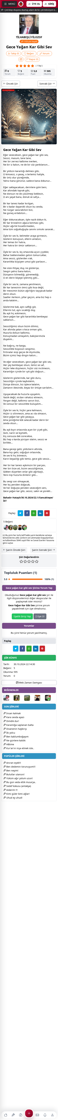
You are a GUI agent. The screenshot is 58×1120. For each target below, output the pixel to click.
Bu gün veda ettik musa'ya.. (21, 782)
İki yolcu (10, 732)
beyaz (44, 316)
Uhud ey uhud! (14, 797)
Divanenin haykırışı (16, 728)
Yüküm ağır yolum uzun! (19, 778)
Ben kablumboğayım (17, 736)
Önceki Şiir (12, 83)
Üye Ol (40, 616)
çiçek (43, 251)
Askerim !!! (12, 789)
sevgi (28, 348)
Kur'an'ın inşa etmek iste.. (20, 748)
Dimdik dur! (12, 721)
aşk (8, 313)
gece (25, 154)
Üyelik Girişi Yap (22, 616)
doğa (23, 484)
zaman (23, 284)
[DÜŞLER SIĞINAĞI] (20, 527)
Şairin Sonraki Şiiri (42, 549)
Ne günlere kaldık (15, 740)
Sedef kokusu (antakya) (18, 786)
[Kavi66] (11, 527)
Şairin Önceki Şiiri (15, 549)
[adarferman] (24, 527)
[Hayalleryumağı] (15, 527)
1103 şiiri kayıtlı (30, 41)
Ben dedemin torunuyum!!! (20, 766)
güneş (10, 213)
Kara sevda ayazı (15, 717)
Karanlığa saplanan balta (20, 724)
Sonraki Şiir (45, 83)
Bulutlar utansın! (15, 774)
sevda (39, 206)
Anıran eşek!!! (13, 762)
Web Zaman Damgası (30, 682)
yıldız (10, 171)
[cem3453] (6, 527)
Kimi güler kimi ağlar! (18, 793)
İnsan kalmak (13, 713)
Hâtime (10, 744)
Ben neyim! (12, 770)
